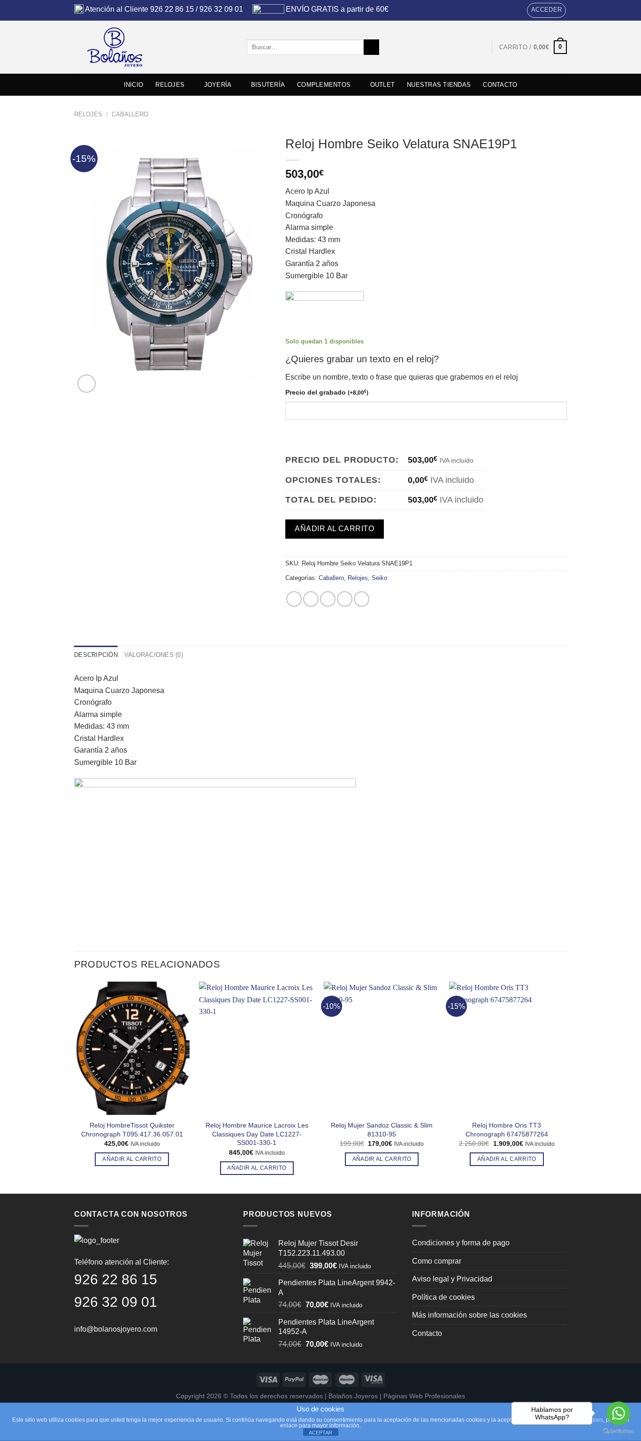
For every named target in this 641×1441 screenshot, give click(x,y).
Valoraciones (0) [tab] (153, 654)
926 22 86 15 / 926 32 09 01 (196, 9)
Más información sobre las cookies (469, 1315)
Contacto (427, 1333)
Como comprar (436, 1261)
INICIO (134, 84)
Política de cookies (443, 1297)
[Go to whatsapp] (618, 1413)
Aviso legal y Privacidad (452, 1279)
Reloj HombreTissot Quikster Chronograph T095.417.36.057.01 (132, 1129)
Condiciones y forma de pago (461, 1243)
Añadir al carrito (334, 529)
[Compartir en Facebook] (294, 599)
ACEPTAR (320, 1432)
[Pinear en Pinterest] (344, 599)
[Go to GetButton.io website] (618, 1431)
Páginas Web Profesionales (424, 1396)
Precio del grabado (326, 392)
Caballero (130, 114)
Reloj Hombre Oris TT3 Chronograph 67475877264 (506, 1129)
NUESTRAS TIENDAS (439, 84)
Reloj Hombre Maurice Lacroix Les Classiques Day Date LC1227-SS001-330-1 (257, 1133)
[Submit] (371, 47)
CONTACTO (500, 84)
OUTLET (382, 84)
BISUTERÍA (268, 84)
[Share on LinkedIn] (361, 599)
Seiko (379, 577)
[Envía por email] (328, 599)
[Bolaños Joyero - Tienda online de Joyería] (153, 47)
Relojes (88, 114)
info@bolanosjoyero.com (115, 1329)
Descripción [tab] (96, 654)
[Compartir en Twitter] (311, 599)
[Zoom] (86, 383)
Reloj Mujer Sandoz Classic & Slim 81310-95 (382, 1129)
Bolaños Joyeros (353, 1396)
